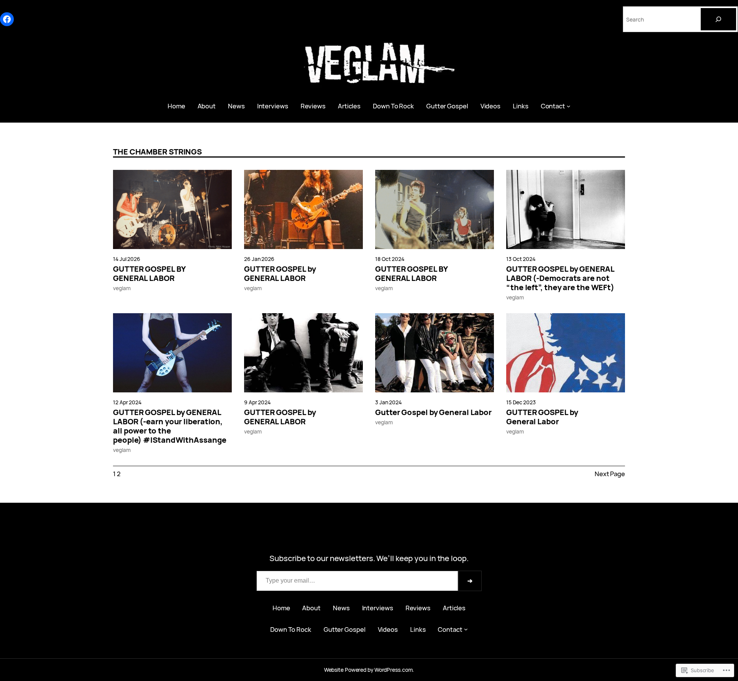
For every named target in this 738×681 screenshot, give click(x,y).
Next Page (610, 473)
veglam (121, 288)
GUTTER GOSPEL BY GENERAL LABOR (149, 273)
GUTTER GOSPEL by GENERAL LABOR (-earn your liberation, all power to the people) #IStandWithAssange (169, 426)
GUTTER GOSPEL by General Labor (542, 417)
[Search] (718, 19)
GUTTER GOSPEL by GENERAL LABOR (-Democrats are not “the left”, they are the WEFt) (560, 278)
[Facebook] (7, 19)
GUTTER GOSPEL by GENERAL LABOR (280, 273)
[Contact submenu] (568, 106)
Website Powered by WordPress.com (368, 669)
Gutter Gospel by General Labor (433, 412)
